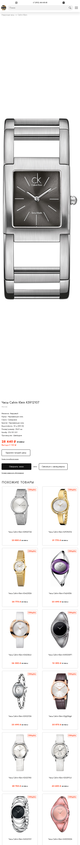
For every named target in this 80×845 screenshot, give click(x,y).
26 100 (64, 602)
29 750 (24, 602)
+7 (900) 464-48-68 (40, 2)
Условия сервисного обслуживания (13, 473)
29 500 (24, 663)
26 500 (24, 540)
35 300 (64, 540)
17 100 (64, 663)
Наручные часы (8, 15)
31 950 (24, 786)
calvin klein (22, 15)
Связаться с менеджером (53, 465)
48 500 (65, 786)
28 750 (64, 725)
